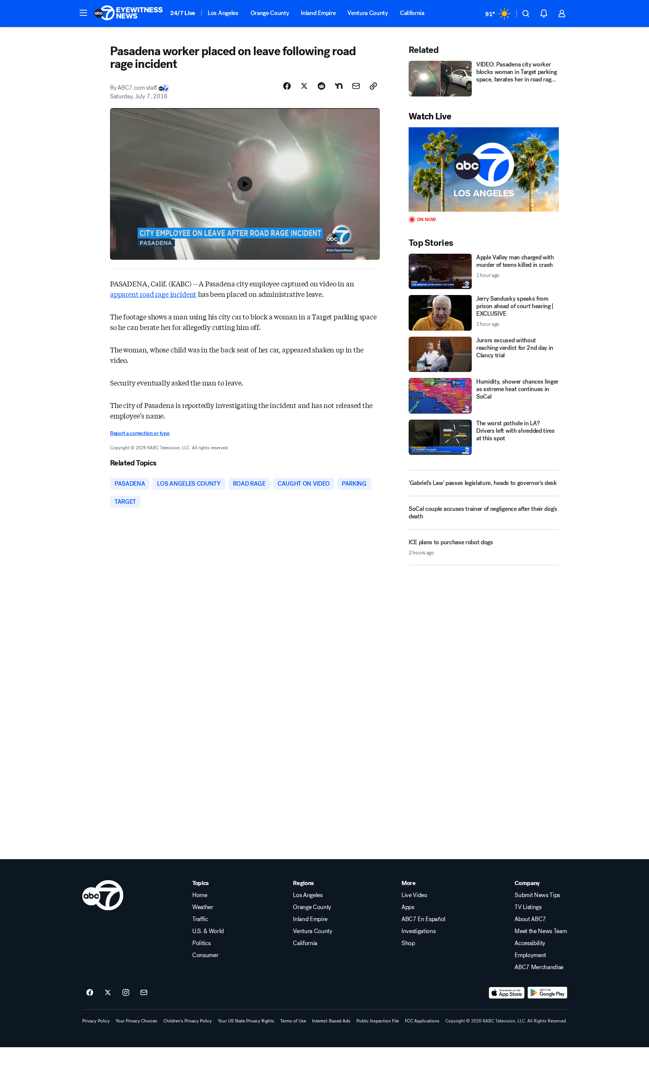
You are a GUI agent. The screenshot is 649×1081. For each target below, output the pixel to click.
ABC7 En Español (423, 919)
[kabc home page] (102, 895)
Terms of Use (293, 1021)
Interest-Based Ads (331, 1021)
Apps (407, 907)
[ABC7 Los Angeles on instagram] (125, 992)
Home (199, 895)
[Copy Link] (373, 86)
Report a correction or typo (139, 433)
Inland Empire (318, 13)
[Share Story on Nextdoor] (338, 86)
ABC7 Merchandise (539, 967)
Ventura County (367, 13)
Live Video (414, 895)
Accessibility (530, 943)
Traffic (200, 919)
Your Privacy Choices (136, 1021)
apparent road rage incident (153, 294)
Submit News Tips (537, 895)
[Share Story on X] (304, 86)
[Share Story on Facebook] (287, 86)
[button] (83, 12)
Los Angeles (223, 13)
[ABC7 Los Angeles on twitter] (107, 992)
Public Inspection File (377, 1021)
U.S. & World (208, 931)
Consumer (205, 955)
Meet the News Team (541, 931)
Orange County (270, 13)
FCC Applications (422, 1021)
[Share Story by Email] (356, 86)
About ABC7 (530, 919)
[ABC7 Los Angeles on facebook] (89, 992)
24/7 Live (182, 13)
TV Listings (528, 907)
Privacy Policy (96, 1021)
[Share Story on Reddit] (321, 86)
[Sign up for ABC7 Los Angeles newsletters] (143, 992)
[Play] (484, 169)
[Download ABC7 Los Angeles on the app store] (507, 993)
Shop (408, 943)
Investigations (418, 931)
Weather (202, 907)
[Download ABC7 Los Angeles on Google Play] (547, 993)
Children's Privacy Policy (187, 1021)
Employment (530, 955)
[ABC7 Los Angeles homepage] (128, 13)
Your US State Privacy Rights (246, 1021)
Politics (201, 943)
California (412, 13)
